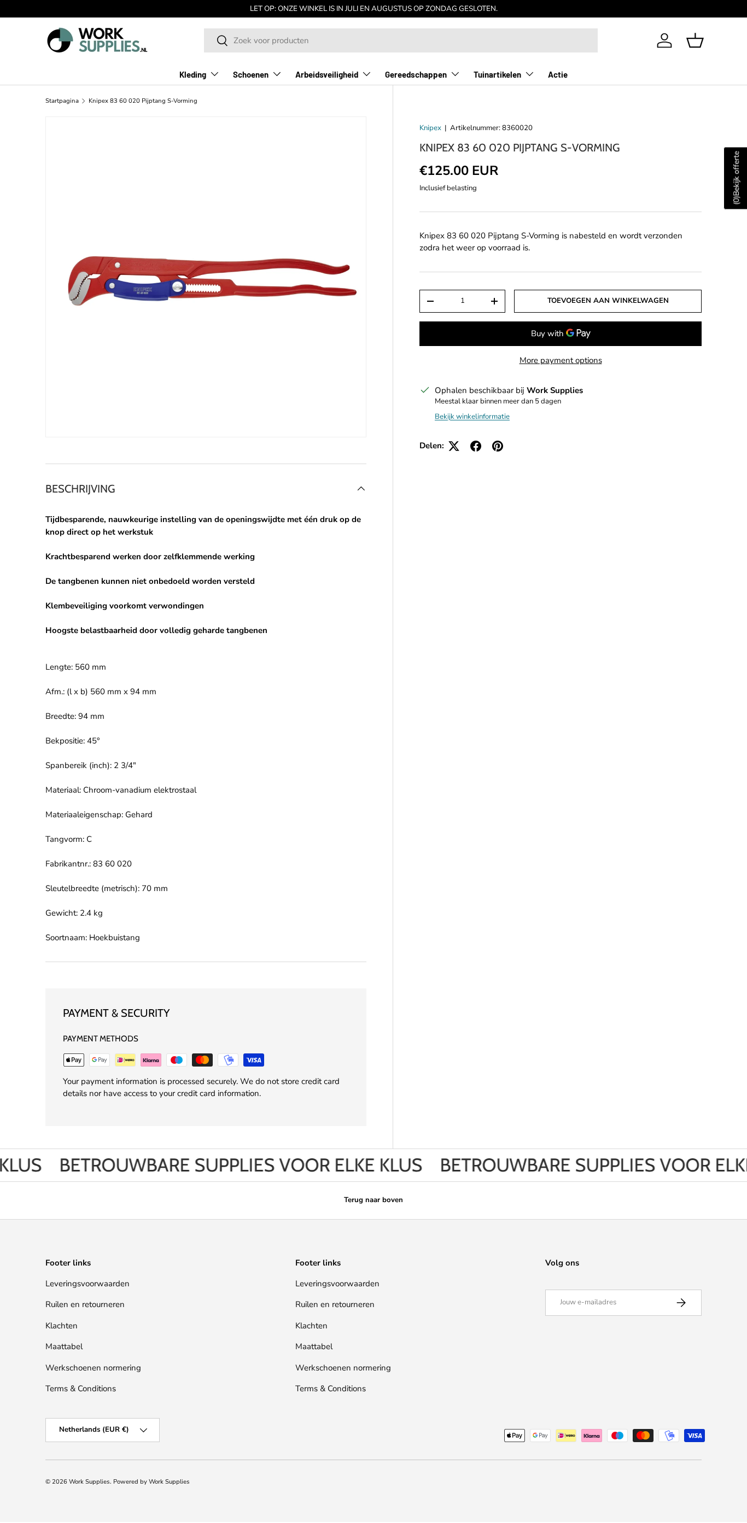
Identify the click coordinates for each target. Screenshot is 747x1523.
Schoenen (251, 74)
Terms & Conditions (80, 1388)
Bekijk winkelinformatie (472, 416)
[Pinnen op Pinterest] (498, 446)
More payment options (561, 360)
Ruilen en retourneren (85, 1304)
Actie (558, 74)
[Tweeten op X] (454, 446)
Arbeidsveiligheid (326, 74)
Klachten (61, 1325)
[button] (695, 40)
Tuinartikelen (497, 74)
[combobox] (401, 40)
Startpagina (62, 101)
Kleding (192, 74)
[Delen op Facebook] (476, 446)
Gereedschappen (416, 74)
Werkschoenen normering (93, 1367)
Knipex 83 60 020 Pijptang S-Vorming (143, 101)
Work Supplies (89, 1482)
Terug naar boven (373, 1200)
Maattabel (64, 1346)
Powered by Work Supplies (151, 1482)
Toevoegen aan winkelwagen (608, 301)
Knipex (430, 128)
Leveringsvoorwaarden (87, 1283)
